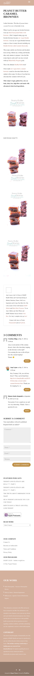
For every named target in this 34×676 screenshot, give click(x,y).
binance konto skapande (15, 396)
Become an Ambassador (10, 545)
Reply (27, 361)
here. (25, 654)
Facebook (22, 323)
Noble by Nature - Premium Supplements (15, 592)
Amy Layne (13, 367)
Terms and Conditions (9, 549)
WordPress (26, 673)
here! (26, 316)
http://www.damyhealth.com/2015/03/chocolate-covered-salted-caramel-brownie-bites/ (20, 380)
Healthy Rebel (19, 64)
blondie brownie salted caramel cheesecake (15, 46)
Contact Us (6, 542)
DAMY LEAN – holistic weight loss (14, 560)
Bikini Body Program (15, 60)
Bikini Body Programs (18, 308)
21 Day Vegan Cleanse (10, 564)
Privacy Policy (7, 552)
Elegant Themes (14, 673)
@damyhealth (12, 323)
